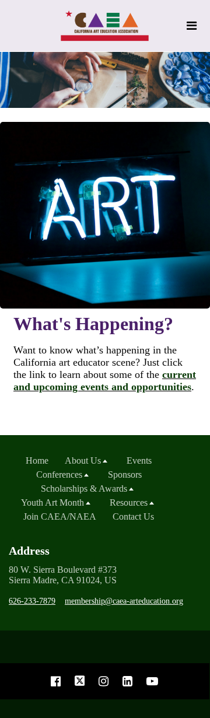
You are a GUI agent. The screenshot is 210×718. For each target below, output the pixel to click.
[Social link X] (80, 681)
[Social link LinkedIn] (127, 681)
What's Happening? (93, 323)
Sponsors (125, 474)
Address (29, 550)
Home (37, 460)
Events (139, 460)
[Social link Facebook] (56, 681)
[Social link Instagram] (103, 681)
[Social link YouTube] (152, 681)
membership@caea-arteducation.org (124, 601)
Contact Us (133, 516)
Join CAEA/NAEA (59, 516)
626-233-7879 (32, 601)
